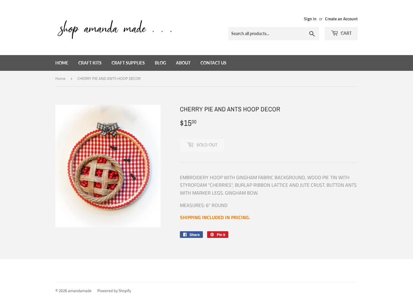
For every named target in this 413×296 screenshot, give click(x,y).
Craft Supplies (128, 62)
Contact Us (213, 62)
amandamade (80, 291)
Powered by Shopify (114, 291)
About (183, 62)
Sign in (310, 19)
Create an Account (341, 19)
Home (61, 62)
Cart (346, 33)
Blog (160, 62)
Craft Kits (90, 62)
